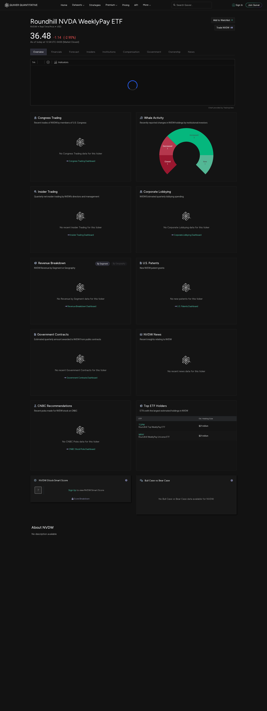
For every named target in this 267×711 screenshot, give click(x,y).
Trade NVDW (222, 27)
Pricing (125, 5)
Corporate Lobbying (157, 191)
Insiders (91, 51)
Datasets (77, 5)
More (145, 5)
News (191, 51)
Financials (56, 51)
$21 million (203, 426)
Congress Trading (49, 117)
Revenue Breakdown (52, 263)
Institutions (109, 51)
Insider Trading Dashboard (82, 235)
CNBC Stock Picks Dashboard (81, 449)
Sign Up (72, 490)
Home (64, 5)
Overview (38, 51)
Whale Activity (154, 117)
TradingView (228, 108)
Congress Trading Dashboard (81, 161)
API (136, 5)
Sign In (239, 5)
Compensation (131, 51)
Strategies (95, 5)
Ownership (174, 51)
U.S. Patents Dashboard (187, 306)
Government (154, 51)
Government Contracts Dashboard (81, 378)
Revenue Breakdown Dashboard (81, 306)
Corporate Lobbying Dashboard (187, 235)
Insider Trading (47, 191)
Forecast (74, 51)
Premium (110, 5)
